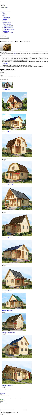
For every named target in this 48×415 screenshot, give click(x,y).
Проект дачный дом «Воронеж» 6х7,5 (7, 184)
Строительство (3, 16)
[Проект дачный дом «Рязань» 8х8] (17, 357)
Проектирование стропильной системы (8, 32)
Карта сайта (1, 401)
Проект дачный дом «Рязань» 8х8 (7, 358)
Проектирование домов (6, 31)
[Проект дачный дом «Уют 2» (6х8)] (17, 262)
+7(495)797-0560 (2, 7)
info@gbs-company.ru (2, 393)
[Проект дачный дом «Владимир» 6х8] (17, 236)
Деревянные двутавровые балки (7, 22)
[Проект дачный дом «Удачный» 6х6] (17, 156)
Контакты (4, 13)
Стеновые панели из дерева (6, 23)
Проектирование (4, 30)
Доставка (4, 15)
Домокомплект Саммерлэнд (6, 89)
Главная (3, 12)
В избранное (1, 414)
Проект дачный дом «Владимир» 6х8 (7, 237)
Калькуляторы (5, 20)
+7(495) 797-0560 (2, 395)
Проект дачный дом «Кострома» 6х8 (7, 310)
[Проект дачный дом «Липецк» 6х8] (17, 289)
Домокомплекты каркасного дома (8, 25)
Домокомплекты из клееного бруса (8, 26)
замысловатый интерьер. (5, 63)
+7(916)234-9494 (6, 7)
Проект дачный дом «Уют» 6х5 (6, 131)
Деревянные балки (4, 28)
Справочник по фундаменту (6, 18)
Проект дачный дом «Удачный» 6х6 (7, 158)
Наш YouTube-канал (2, 400)
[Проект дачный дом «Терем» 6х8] (17, 209)
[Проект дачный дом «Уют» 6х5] (14, 130)
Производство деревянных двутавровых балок (8, 29)
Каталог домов (5, 19)
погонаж (15, 53)
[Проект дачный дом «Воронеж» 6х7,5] (17, 183)
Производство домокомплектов (7, 24)
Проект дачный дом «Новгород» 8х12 (7, 385)
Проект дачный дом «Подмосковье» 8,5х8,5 (8, 332)
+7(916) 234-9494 (6, 395)
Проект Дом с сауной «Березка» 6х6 (7, 111)
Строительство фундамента (6, 17)
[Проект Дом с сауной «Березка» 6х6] (14, 110)
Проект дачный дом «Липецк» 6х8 (7, 290)
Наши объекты (3, 33)
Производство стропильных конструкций (8, 21)
